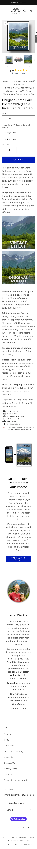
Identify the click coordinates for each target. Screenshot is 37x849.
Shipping (8, 774)
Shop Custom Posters (18, 559)
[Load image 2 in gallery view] (18, 59)
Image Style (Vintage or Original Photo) (16, 126)
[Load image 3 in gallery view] (28, 59)
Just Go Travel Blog (13, 751)
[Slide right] (34, 60)
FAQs (6, 740)
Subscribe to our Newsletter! (18, 780)
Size (4, 113)
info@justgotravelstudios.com (19, 795)
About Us (8, 757)
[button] (5, 11)
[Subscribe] (30, 810)
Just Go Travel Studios (18, 837)
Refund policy (24, 840)
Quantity (5, 145)
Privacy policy (12, 844)
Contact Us (9, 763)
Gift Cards (9, 745)
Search (7, 734)
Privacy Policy (10, 768)
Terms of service (26, 844)
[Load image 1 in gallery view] (9, 59)
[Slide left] (2, 60)
